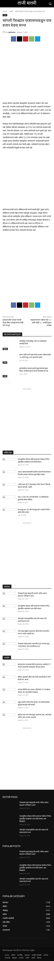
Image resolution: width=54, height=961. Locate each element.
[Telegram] (37, 39)
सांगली (11, 11)
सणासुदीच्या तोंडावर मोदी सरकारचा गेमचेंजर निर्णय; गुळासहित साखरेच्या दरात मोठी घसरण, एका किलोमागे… (35, 818)
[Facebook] (13, 39)
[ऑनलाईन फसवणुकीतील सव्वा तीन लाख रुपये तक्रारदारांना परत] (9, 621)
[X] (19, 39)
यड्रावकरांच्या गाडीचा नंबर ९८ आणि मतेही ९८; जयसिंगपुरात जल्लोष (40, 323)
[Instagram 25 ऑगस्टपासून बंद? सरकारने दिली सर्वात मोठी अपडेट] (9, 512)
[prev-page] (4, 381)
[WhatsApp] (31, 39)
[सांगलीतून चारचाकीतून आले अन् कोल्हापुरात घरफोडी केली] (10, 345)
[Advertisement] (27, 74)
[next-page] (8, 381)
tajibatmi (11, 32)
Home (5, 11)
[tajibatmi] (4, 32)
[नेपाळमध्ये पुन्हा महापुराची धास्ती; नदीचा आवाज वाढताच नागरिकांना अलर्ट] (9, 596)
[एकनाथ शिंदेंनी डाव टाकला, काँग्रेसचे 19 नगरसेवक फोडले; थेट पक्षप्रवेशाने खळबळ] (9, 692)
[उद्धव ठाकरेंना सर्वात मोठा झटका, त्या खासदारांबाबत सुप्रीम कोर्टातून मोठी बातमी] (9, 705)
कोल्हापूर (5, 349)
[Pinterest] (25, 39)
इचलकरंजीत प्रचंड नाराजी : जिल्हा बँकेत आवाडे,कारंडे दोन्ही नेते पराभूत (13, 323)
